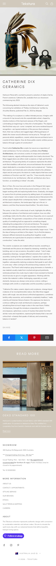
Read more (6, 431)
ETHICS (5, 500)
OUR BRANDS (8, 496)
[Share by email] (47, 338)
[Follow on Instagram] (11, 545)
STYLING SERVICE (9, 492)
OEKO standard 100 (19, 415)
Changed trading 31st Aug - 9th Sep (18, 455)
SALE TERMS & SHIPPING (12, 504)
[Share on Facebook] (9, 338)
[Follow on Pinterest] (18, 545)
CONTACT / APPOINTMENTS (13, 488)
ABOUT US (7, 484)
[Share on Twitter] (21, 338)
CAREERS (6, 508)
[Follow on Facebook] (4, 545)
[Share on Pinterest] (34, 338)
